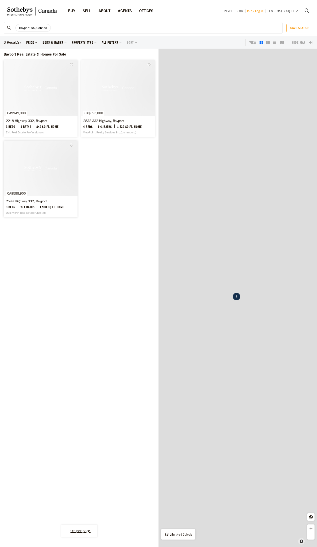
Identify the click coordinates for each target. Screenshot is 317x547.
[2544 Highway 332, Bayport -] (41, 179)
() (80, 531)
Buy (71, 10)
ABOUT (104, 10)
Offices (146, 10)
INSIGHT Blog (233, 11)
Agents (125, 10)
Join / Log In (255, 11)
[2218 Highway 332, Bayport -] (41, 98)
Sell (87, 10)
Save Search (299, 28)
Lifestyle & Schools (180, 534)
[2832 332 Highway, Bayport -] (118, 98)
